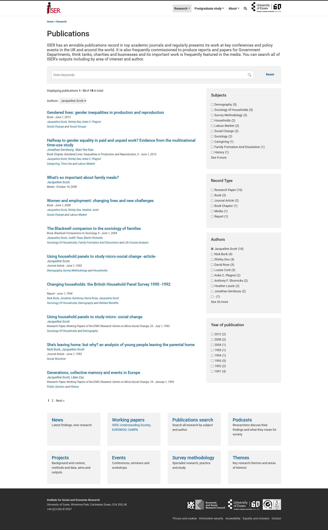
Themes (241, 458)
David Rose (91, 298)
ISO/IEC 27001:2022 (272, 504)
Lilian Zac (77, 377)
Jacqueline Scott (57, 121)
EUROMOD (119, 429)
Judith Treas (75, 237)
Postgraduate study (208, 8)
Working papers (128, 420)
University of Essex (266, 8)
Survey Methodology (75, 270)
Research (180, 8)
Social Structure (56, 358)
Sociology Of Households (62, 242)
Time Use (66, 163)
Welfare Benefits (108, 303)
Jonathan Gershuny (60, 149)
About (233, 8)
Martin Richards (93, 237)
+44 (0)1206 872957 (59, 509)
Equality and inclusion (256, 518)
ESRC (206, 504)
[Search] (245, 8)
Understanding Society (135, 425)
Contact (276, 518)
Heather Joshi (90, 210)
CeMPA (133, 429)
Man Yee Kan (84, 149)
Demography (54, 270)
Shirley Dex (74, 121)
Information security (211, 518)
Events (119, 458)
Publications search (192, 420)
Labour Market (86, 163)
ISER (115, 425)
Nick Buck (53, 298)
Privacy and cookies (185, 518)
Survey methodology (193, 458)
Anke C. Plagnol (91, 121)
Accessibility (233, 518)
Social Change (55, 126)
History (74, 386)
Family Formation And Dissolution (98, 242)
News (57, 420)
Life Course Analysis (136, 242)
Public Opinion (56, 386)
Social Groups (78, 126)
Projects (60, 458)
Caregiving (53, 163)
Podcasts (242, 420)
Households (100, 270)
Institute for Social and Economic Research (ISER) (54, 8)
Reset (270, 74)
